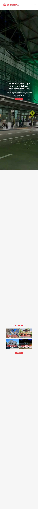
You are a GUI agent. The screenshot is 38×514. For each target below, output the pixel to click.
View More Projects (19, 353)
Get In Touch (19, 98)
